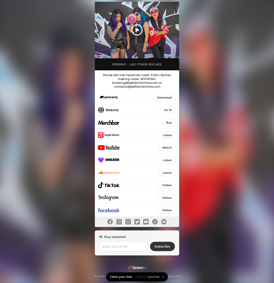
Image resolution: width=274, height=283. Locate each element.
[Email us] (164, 221)
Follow (167, 185)
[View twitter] (137, 221)
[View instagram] (119, 221)
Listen (167, 135)
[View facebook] (110, 221)
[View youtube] (146, 221)
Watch (167, 147)
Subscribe (162, 246)
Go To (168, 110)
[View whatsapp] (128, 221)
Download (164, 97)
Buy (169, 122)
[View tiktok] (155, 221)
